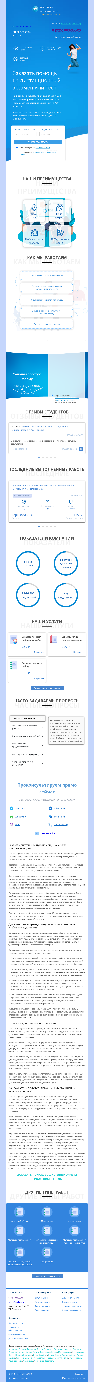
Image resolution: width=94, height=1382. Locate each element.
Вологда (68, 1349)
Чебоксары (28, 1361)
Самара (11, 1358)
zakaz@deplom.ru (23, 26)
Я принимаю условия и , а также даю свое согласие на (38, 151)
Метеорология (74, 1221)
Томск (65, 1358)
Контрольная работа (71, 1310)
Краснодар (44, 1352)
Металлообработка (19, 1221)
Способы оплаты (42, 1306)
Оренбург (43, 1355)
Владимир (48, 1349)
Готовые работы (42, 1302)
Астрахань (13, 1349)
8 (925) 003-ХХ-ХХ (66, 30)
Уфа (20, 1361)
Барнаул (22, 1349)
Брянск (40, 1349)
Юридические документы (74, 1378)
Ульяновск (13, 1361)
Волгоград (59, 1349)
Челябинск (39, 1361)
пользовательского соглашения (67, 398)
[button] (39, 458)
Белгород (31, 1349)
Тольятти (57, 1358)
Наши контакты (15, 1323)
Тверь (49, 1358)
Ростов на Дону (69, 1355)
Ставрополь (40, 1358)
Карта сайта (80, 1374)
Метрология (47, 1261)
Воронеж (77, 1349)
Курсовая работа (69, 1302)
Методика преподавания (19, 1240)
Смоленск (29, 1358)
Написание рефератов (72, 1306)
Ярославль (49, 1361)
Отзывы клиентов (16, 1334)
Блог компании (42, 1310)
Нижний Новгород (23, 1355)
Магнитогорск (64, 1352)
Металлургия (47, 1221)
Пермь (58, 1355)
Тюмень (78, 1358)
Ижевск (21, 1352)
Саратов (20, 1358)
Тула (71, 1358)
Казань (28, 1352)
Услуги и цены (41, 1298)
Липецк (53, 1352)
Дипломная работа (70, 1298)
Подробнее (38, 652)
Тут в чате (59, 816)
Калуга (36, 1352)
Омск (35, 1355)
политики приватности (38, 150)
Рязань (80, 1355)
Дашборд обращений (18, 1338)
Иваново (12, 1352)
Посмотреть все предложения (47, 688)
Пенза (51, 1355)
